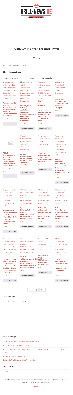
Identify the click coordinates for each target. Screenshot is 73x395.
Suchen (25, 302)
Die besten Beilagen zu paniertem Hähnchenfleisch (21, 341)
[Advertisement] (36, 33)
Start (4, 65)
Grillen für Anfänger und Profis (36, 49)
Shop (9, 65)
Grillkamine (16, 65)
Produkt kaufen (10, 124)
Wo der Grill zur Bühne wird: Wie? (14, 356)
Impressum (36, 386)
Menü (38, 58)
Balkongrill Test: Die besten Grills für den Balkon (19, 360)
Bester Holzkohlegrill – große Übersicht (17, 345)
